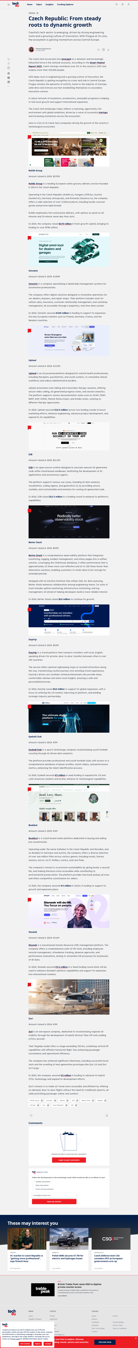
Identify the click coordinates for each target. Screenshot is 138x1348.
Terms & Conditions (120, 1328)
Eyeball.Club (35, 749)
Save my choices (54, 1201)
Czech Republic (58, 1105)
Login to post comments (69, 1160)
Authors (94, 1319)
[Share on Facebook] (9, 73)
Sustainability (54, 1332)
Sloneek (33, 945)
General (32, 13)
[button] (69, 149)
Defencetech (99, 1253)
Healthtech (53, 1319)
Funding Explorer (65, 4)
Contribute (95, 1322)
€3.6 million (61, 967)
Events (115, 1316)
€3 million (66, 1075)
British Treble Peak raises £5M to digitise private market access (79, 1285)
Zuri (31, 1031)
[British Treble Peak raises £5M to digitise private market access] (43, 1289)
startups (103, 112)
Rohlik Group (35, 183)
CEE (72, 1105)
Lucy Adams (56, 1268)
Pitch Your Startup (98, 1328)
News (29, 4)
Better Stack (35, 555)
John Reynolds (15, 1268)
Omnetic (33, 283)
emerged (66, 59)
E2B (31, 467)
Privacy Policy (118, 1325)
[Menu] (9, 5)
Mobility (55, 1253)
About (94, 1316)
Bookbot (33, 838)
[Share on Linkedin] (9, 82)
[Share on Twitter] (9, 78)
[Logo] (16, 4)
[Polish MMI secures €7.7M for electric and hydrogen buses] (69, 1239)
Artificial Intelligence (57, 1335)
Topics (39, 4)
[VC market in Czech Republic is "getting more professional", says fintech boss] (27, 1239)
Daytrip (33, 652)
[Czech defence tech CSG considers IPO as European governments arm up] (111, 1239)
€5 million (60, 775)
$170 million (65, 223)
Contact (94, 1332)
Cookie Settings (118, 1322)
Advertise (95, 1325)
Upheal (32, 373)
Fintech (13, 1253)
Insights (49, 4)
